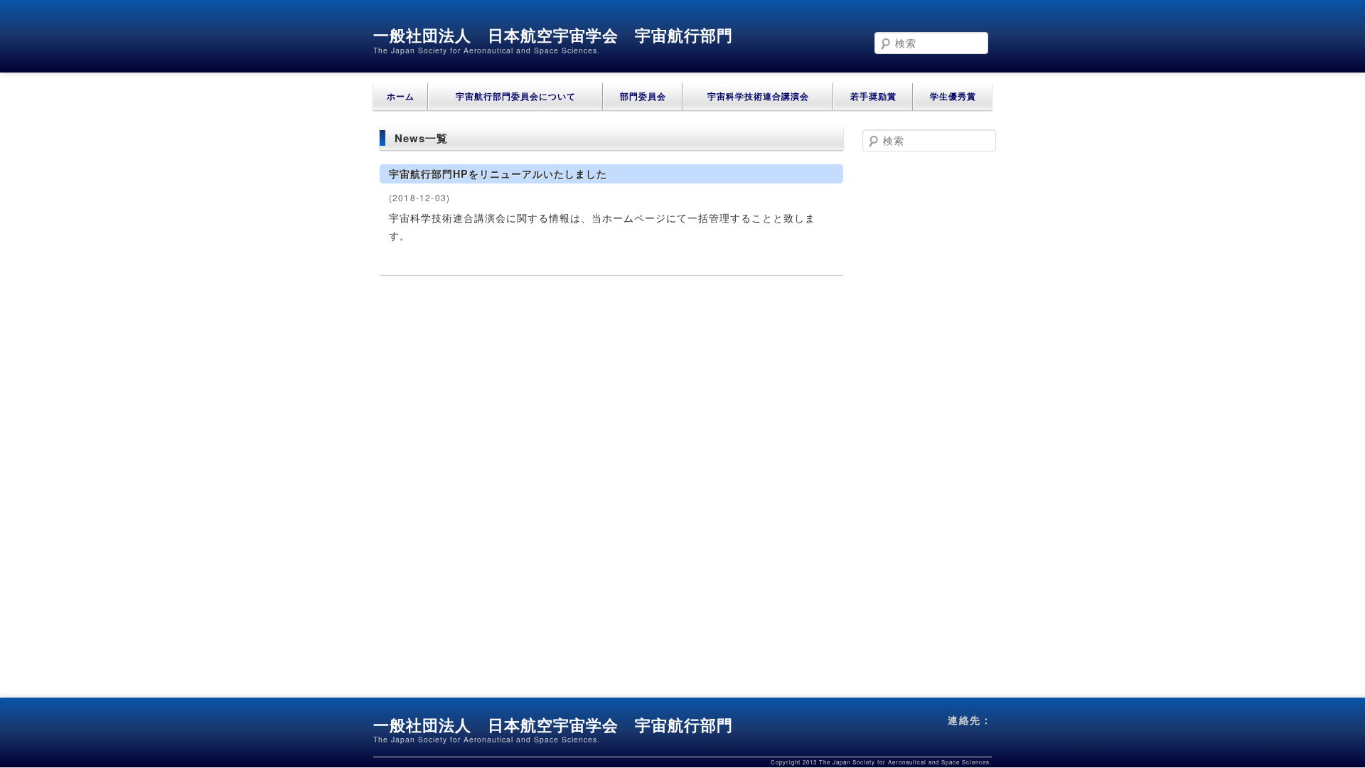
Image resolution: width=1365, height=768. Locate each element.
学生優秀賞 (953, 96)
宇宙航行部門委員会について (516, 96)
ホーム (400, 96)
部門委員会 (643, 96)
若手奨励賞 (873, 96)
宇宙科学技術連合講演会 (758, 96)
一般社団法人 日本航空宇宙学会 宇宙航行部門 (553, 34)
